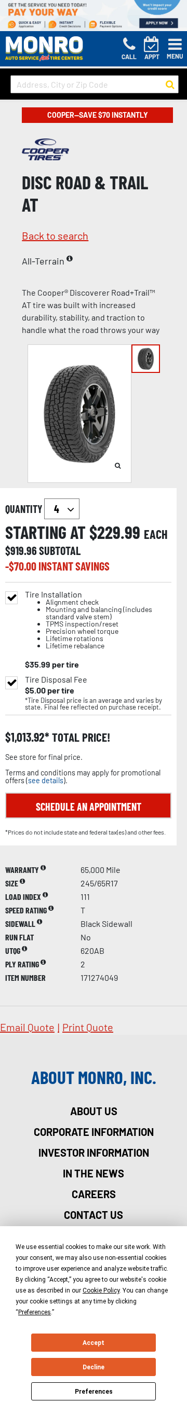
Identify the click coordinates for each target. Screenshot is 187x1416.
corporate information (94, 1132)
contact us (93, 1215)
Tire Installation (88, 620)
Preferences (94, 1391)
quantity (24, 509)
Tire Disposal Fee (56, 679)
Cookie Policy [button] (101, 1290)
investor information (93, 1152)
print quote (87, 1027)
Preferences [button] (34, 1312)
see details (45, 780)
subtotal (60, 550)
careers (94, 1194)
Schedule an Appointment (88, 806)
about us (93, 1111)
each (156, 534)
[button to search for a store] (170, 84)
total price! (79, 737)
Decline (93, 1367)
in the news (93, 1173)
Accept (93, 1342)
